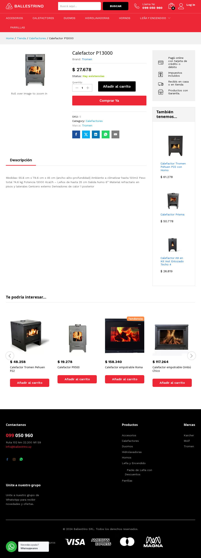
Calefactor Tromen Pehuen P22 (27, 369)
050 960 (23, 435)
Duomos (69, 18)
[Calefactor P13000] (76, 134)
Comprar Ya (109, 100)
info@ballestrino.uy (18, 446)
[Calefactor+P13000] (86, 134)
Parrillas (17, 27)
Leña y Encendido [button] (153, 18)
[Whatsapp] (21, 459)
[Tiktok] (28, 459)
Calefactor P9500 (68, 367)
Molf (187, 440)
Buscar (116, 6)
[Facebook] (7, 459)
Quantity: (77, 82)
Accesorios (14, 18)
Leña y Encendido (134, 463)
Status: (77, 76)
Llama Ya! (148, 4)
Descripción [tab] (21, 160)
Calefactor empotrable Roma (124, 367)
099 (10, 435)
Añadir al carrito (117, 86)
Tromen (87, 59)
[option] (29, 355)
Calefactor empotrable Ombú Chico (172, 369)
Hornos (124, 18)
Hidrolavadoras (97, 18)
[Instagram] (14, 459)
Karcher (189, 435)
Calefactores (43, 18)
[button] (29, 383)
